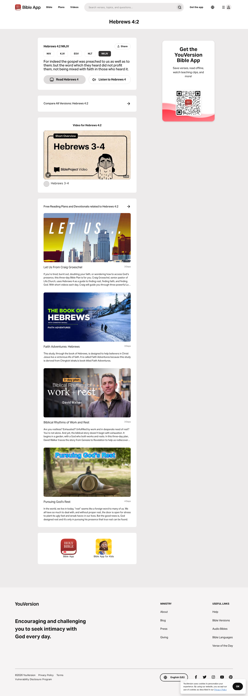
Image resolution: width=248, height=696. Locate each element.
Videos (74, 7)
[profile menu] (226, 7)
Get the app (196, 7)
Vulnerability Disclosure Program (33, 679)
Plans (61, 7)
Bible (49, 7)
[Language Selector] (212, 7)
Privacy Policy (46, 675)
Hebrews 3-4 (63, 183)
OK (237, 686)
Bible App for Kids (104, 556)
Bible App (68, 556)
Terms (59, 675)
